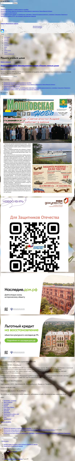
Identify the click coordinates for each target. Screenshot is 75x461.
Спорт (5, 48)
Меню (2, 34)
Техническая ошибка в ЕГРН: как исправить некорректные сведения (18, 16)
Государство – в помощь (8, 43)
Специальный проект (9, 416)
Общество (6, 42)
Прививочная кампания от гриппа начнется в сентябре (14, 9)
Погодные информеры (37, 27)
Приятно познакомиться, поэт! (9, 53)
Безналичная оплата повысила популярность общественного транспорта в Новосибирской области (26, 11)
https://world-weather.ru (37, 26)
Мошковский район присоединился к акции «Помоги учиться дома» (30, 65)
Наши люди (6, 38)
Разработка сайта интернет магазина (13, 459)
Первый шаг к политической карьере (13, 446)
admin (2, 69)
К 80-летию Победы (9, 407)
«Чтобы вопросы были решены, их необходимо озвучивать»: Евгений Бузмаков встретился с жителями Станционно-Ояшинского (34, 14)
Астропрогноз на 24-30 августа (9, 13)
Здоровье (6, 404)
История (5, 47)
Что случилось (6, 45)
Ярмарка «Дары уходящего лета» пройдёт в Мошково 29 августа (20, 444)
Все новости (6, 441)
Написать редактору (7, 50)
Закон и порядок (7, 37)
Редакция (5, 52)
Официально (6, 40)
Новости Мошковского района (9, 23)
